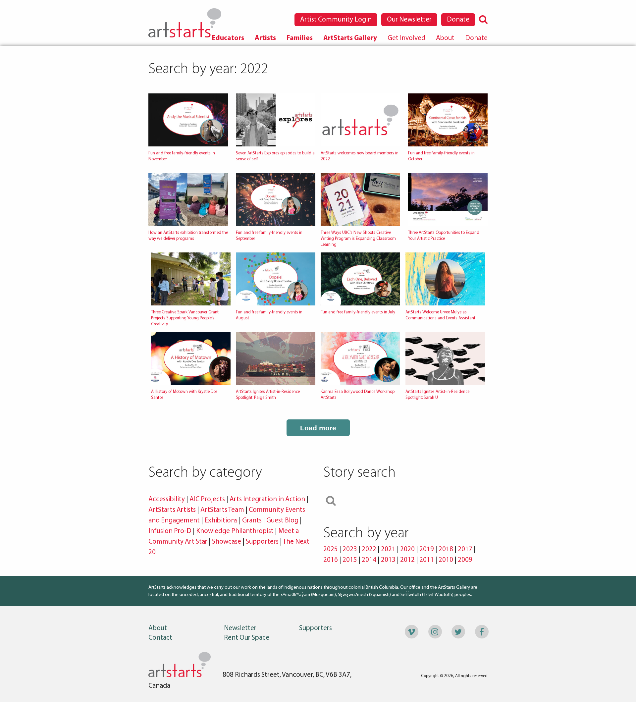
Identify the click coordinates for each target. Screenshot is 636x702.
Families (300, 38)
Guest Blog (282, 520)
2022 (369, 549)
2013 (388, 560)
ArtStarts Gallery (350, 38)
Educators (228, 38)
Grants (252, 520)
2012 (407, 560)
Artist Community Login (336, 19)
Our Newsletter (409, 19)
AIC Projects (207, 499)
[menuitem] (228, 38)
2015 (350, 560)
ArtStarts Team (222, 510)
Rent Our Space (246, 637)
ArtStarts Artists (172, 510)
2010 (446, 560)
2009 (465, 560)
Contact (160, 637)
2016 (330, 560)
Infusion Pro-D (169, 531)
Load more (318, 428)
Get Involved (406, 38)
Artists (265, 38)
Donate (458, 19)
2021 (388, 549)
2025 (330, 549)
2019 (426, 549)
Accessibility (167, 499)
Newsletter (240, 628)
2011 (426, 560)
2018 (446, 549)
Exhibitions (221, 520)
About (445, 38)
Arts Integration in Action (267, 499)
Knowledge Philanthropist (235, 531)
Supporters (262, 541)
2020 (407, 549)
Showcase (226, 541)
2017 (465, 549)
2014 (369, 560)
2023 (350, 549)
